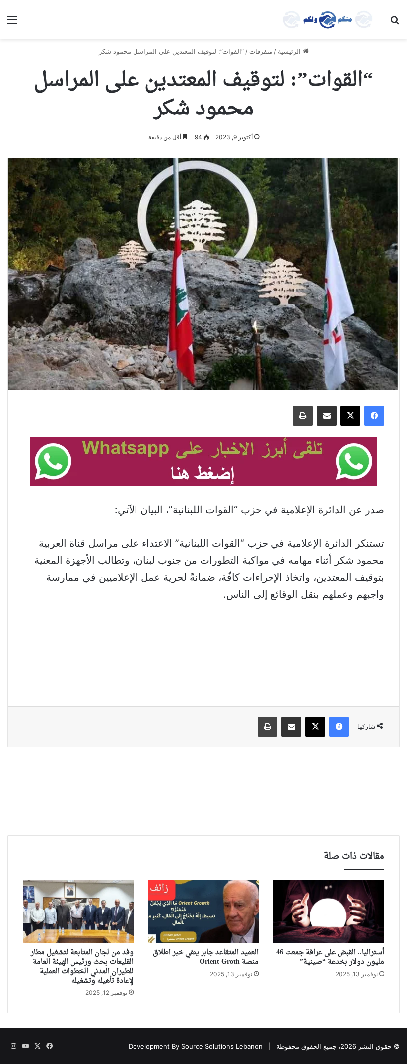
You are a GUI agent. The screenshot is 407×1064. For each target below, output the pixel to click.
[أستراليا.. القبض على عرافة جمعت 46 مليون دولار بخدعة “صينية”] (328, 911)
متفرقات (260, 51)
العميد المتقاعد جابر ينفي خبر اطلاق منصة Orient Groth (206, 957)
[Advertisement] (203, 647)
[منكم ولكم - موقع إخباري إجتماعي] (327, 19)
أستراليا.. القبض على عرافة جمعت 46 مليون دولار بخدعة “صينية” (330, 957)
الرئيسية (290, 51)
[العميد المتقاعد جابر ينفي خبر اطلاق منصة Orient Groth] (203, 911)
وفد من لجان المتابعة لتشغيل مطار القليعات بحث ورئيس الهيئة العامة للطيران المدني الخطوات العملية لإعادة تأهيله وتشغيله (82, 967)
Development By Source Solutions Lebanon (196, 1046)
